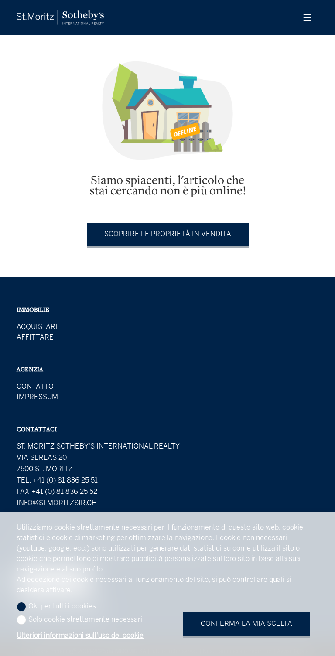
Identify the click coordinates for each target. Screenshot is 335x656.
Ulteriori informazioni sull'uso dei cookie (80, 635)
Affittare (35, 337)
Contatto (35, 387)
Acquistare (38, 327)
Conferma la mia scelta (246, 624)
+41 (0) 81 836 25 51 (65, 480)
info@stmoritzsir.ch (57, 503)
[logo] (60, 17)
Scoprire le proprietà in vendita (167, 234)
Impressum (37, 397)
